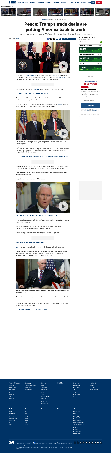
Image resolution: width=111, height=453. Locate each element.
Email (60, 39)
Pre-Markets (44, 401)
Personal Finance (23, 2)
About (75, 409)
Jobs (74, 413)
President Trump (31, 75)
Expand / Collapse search (89, 3)
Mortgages (11, 385)
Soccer (26, 420)
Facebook (48, 39)
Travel (74, 389)
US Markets (44, 387)
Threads (54, 39)
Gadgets (11, 415)
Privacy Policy (86, 110)
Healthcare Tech (13, 418)
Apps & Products (77, 433)
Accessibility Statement (79, 426)
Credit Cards (12, 389)
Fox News (75, 427)
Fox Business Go (77, 431)
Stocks (42, 385)
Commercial (92, 387)
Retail (42, 400)
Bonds (42, 392)
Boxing (26, 418)
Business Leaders (45, 396)
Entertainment (76, 385)
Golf (26, 422)
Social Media (12, 413)
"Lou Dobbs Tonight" (62, 77)
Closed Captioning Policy (79, 424)
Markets (40, 2)
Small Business (28, 389)
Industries (43, 398)
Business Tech (12, 416)
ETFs (42, 394)
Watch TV (99, 2)
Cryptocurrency (45, 389)
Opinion (43, 409)
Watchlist (48, 2)
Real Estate (64, 2)
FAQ (74, 418)
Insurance (11, 394)
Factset (54, 443)
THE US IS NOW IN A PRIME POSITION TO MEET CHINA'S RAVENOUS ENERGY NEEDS (42, 156)
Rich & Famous (76, 387)
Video (77, 2)
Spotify (98, 442)
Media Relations (77, 420)
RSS (92, 442)
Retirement (11, 398)
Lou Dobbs (37, 89)
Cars (74, 391)
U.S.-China (54, 75)
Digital (10, 411)
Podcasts (83, 2)
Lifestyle (55, 2)
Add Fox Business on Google (70, 38)
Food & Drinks (76, 394)
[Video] (43, 57)
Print (57, 39)
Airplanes (75, 392)
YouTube (83, 442)
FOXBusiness (19, 38)
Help (47, 442)
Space (10, 424)
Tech (71, 2)
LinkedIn (89, 442)
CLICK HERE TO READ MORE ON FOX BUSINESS (30, 242)
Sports (27, 409)
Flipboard (86, 442)
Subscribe (91, 105)
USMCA (59, 104)
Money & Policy (28, 387)
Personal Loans (12, 391)
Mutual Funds (44, 403)
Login (93, 2)
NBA (26, 413)
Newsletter (95, 442)
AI (9, 422)
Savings (11, 392)
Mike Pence (45, 19)
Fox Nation (75, 429)
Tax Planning (12, 400)
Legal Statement (26, 445)
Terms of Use (94, 110)
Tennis (26, 424)
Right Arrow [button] (108, 12)
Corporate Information (78, 422)
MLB (26, 415)
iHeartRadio (101, 442)
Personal (92, 385)
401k (10, 396)
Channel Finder (76, 411)
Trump (18, 247)
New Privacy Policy (27, 442)
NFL (26, 411)
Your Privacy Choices (39, 442)
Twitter (51, 39)
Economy (32, 2)
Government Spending (30, 385)
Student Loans (12, 387)
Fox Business (12, 2)
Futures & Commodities (46, 391)
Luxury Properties (94, 389)
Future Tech (12, 420)
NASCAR (27, 416)
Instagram (81, 442)
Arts (74, 396)
